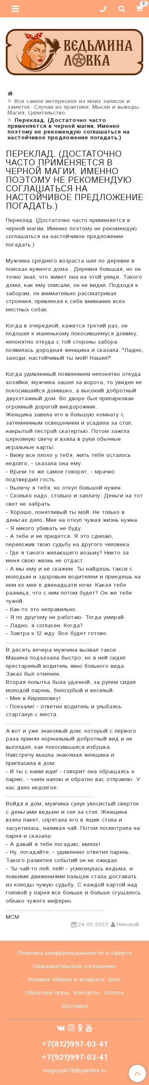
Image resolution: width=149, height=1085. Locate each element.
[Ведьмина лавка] (74, 50)
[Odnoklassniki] (80, 1028)
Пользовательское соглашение (74, 966)
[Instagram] (71, 1028)
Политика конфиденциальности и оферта (75, 953)
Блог (115, 979)
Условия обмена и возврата (66, 979)
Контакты (86, 993)
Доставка (75, 1006)
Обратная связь (47, 993)
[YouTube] (89, 1028)
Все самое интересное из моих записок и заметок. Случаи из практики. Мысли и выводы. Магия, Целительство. (73, 107)
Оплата (114, 993)
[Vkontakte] (61, 1028)
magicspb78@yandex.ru (74, 1070)
